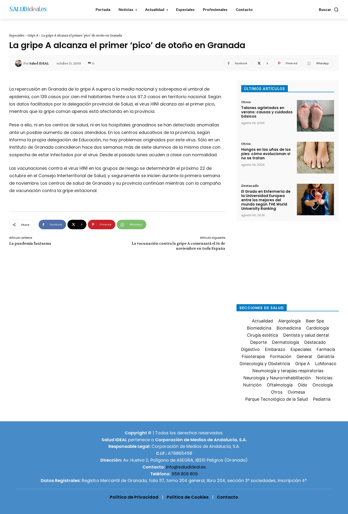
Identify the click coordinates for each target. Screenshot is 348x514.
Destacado (250, 186)
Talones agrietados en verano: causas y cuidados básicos (267, 112)
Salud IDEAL (39, 63)
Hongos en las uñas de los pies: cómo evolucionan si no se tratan (266, 154)
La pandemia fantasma (30, 243)
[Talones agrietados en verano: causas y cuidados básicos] (315, 116)
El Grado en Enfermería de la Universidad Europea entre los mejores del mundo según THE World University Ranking (265, 200)
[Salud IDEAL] (19, 63)
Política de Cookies (188, 497)
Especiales (16, 35)
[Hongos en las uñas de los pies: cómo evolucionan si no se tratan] (315, 157)
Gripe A (32, 35)
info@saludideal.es (186, 467)
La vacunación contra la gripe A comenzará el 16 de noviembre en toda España (178, 246)
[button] (329, 9)
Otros (246, 102)
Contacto (227, 497)
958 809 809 (185, 474)
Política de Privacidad (134, 497)
